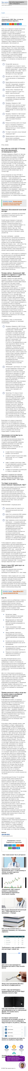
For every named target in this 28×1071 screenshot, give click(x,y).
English (3, 13)
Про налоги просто (8, 2)
